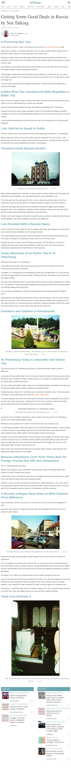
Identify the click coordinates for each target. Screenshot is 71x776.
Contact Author (14, 35)
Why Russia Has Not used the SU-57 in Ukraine (54, 713)
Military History (52, 737)
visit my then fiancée (51, 47)
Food (62, 6)
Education (31, 6)
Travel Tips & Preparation (19, 693)
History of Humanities (54, 748)
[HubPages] (35, 2)
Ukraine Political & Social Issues (58, 708)
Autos (8, 6)
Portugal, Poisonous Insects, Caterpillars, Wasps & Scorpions (17, 720)
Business (22, 6)
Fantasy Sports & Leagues (55, 722)
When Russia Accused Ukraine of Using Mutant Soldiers (55, 753)
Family (49, 6)
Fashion (56, 6)
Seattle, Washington (41, 395)
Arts (2, 6)
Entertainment (40, 6)
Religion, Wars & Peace (54, 693)
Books (15, 6)
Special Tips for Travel (18, 715)
